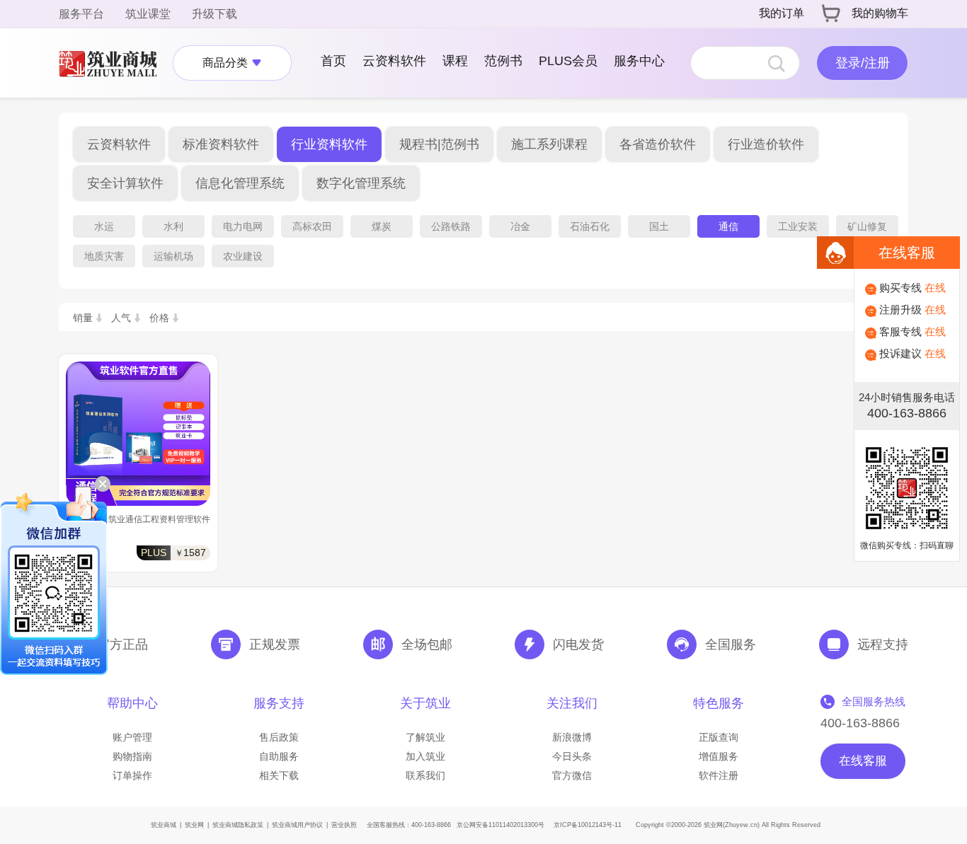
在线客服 (863, 761)
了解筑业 (425, 737)
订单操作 (132, 775)
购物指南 (132, 756)
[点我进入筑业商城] (115, 63)
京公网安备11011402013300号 (500, 824)
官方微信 (572, 775)
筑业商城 (163, 824)
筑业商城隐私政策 (237, 824)
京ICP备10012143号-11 (588, 824)
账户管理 (132, 737)
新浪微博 (572, 737)
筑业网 (194, 824)
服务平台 (81, 14)
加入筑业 (425, 756)
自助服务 (279, 756)
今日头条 (572, 756)
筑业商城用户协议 (297, 824)
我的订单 (781, 13)
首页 (333, 61)
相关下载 (279, 775)
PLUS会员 (568, 61)
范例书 (503, 61)
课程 (455, 61)
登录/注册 (862, 63)
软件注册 (718, 775)
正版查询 (718, 737)
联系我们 (425, 775)
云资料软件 (394, 61)
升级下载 (214, 14)
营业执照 (344, 824)
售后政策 (279, 737)
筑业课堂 (148, 14)
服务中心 (639, 61)
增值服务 (718, 756)
